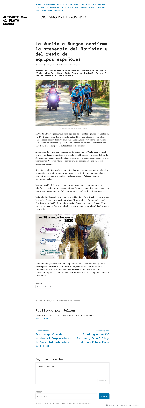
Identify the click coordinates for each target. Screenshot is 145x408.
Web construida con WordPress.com (76, 404)
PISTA (43, 10)
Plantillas (54, 7)
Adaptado (58, 10)
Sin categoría (49, 4)
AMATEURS (79, 4)
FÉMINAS (40, 7)
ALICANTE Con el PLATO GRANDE (15, 20)
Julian (39, 65)
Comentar (102, 380)
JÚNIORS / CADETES (95, 4)
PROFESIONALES (64, 4)
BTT (37, 10)
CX (47, 7)
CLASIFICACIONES (69, 7)
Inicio (38, 4)
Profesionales (63, 65)
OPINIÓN (101, 7)
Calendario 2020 (87, 7)
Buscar (39, 392)
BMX (50, 10)
